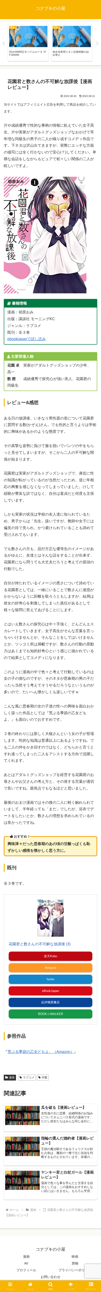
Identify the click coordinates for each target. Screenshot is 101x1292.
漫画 (12, 1077)
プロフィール (26, 1270)
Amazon (50, 968)
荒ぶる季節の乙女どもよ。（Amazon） (41, 1052)
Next (97, 43)
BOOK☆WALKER (50, 1014)
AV (26, 1263)
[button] (91, 840)
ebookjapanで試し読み (26, 339)
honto (50, 979)
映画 (75, 1256)
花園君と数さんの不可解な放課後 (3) (39, 944)
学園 (44, 1077)
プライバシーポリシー (74, 1270)
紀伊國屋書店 (50, 1002)
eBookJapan (50, 991)
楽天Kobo (50, 956)
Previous (3, 43)
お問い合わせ (50, 1277)
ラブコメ (28, 1077)
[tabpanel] (28, 42)
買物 (75, 1263)
